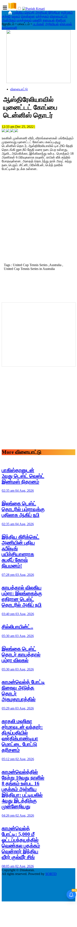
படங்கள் (38, 24)
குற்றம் (6, 16)
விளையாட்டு (58, 16)
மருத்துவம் (24, 20)
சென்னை (28, 16)
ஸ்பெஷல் (66, 24)
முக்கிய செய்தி (23, 12)
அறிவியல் (52, 24)
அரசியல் (41, 12)
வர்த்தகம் (42, 16)
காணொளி (9, 28)
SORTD (51, 874)
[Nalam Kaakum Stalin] (38, 82)
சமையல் (49, 20)
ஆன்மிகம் (9, 20)
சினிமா (61, 20)
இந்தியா (54, 12)
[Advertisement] (38, 220)
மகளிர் (37, 20)
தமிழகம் (67, 12)
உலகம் (16, 16)
